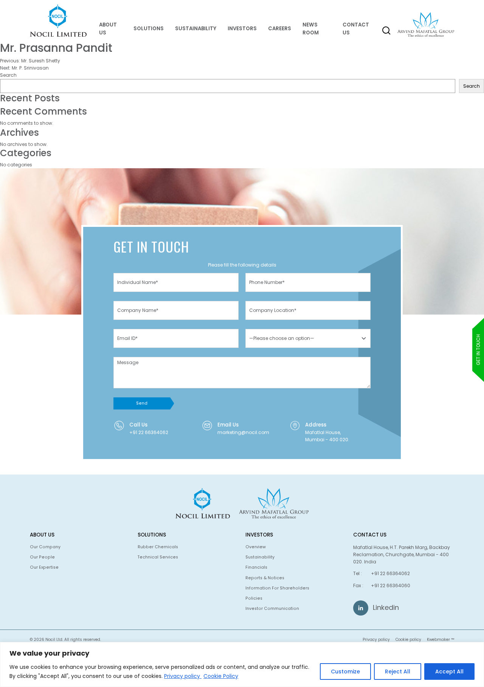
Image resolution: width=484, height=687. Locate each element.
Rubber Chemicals (158, 547)
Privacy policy (183, 676)
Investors (242, 28)
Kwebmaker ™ (440, 639)
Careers (279, 28)
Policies (253, 598)
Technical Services (158, 557)
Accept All (449, 671)
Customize (345, 671)
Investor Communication (272, 608)
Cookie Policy (220, 676)
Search (8, 75)
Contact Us (356, 28)
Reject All (397, 671)
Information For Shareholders (277, 588)
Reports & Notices (264, 578)
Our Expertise (44, 567)
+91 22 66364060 (390, 585)
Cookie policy (408, 639)
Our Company (45, 547)
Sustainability (195, 28)
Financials (256, 567)
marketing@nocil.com (243, 432)
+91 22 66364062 (148, 432)
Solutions (148, 28)
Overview (255, 547)
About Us (108, 28)
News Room (310, 28)
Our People (42, 557)
